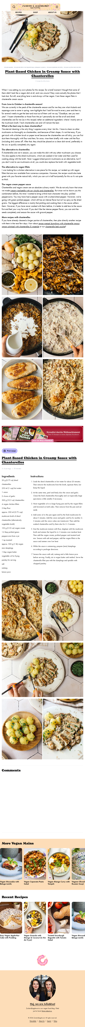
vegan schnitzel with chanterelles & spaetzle (20, 226)
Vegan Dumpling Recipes (55, 67)
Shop (35, 12)
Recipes (18, 12)
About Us (52, 12)
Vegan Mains (8, 67)
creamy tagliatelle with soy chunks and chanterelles (32, 190)
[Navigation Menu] (57, 7)
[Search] (14, 6)
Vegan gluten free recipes (72, 67)
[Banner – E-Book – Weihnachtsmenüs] (42, 434)
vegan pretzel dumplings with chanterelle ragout (58, 223)
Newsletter (33, 1021)
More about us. (47, 1011)
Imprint (49, 1021)
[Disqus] (42, 802)
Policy (55, 1021)
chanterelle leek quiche (55, 226)
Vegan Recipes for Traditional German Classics (30, 67)
